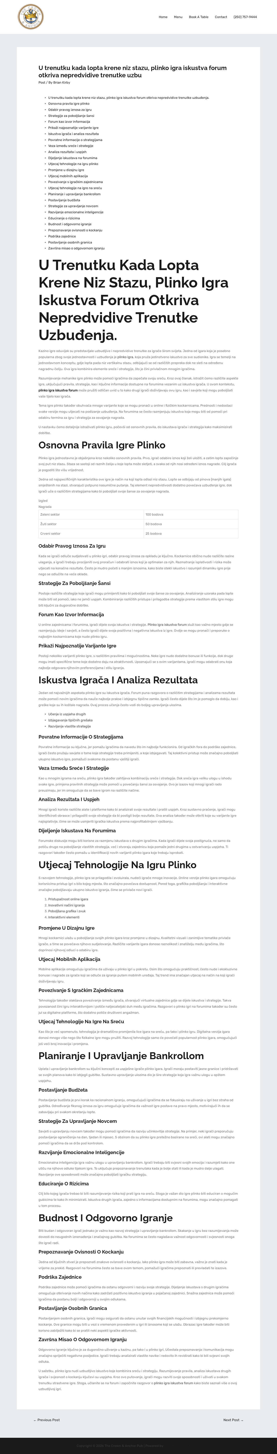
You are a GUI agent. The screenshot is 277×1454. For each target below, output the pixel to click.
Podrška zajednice (62, 236)
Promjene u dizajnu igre (66, 170)
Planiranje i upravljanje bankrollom (74, 194)
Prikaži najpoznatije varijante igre (73, 128)
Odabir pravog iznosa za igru (70, 110)
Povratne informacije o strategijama (75, 140)
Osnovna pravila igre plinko (68, 104)
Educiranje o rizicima (64, 218)
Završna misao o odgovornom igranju (76, 248)
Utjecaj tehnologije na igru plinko (73, 164)
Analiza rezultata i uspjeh (67, 152)
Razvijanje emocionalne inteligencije (75, 212)
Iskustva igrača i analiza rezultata (73, 134)
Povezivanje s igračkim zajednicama (75, 182)
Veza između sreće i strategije (70, 146)
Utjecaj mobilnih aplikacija (68, 176)
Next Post (233, 1420)
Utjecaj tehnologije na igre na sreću (75, 188)
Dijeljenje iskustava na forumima (72, 158)
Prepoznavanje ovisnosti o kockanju (75, 230)
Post (42, 82)
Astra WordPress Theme (182, 1446)
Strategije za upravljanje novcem (73, 206)
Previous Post (46, 1420)
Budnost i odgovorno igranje (69, 224)
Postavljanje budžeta (64, 200)
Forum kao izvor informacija (69, 122)
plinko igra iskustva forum (58, 390)
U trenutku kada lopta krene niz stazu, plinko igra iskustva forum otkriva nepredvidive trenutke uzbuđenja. (128, 98)
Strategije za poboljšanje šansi (71, 116)
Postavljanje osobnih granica (70, 242)
